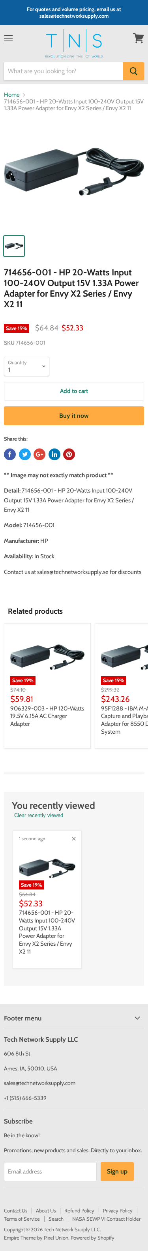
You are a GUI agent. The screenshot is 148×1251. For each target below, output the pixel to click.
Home (12, 95)
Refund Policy (79, 1210)
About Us (46, 1210)
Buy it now (74, 415)
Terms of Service (22, 1219)
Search (56, 1219)
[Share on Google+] (39, 454)
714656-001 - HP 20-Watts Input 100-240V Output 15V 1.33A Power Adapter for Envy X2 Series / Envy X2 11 (47, 932)
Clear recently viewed (38, 815)
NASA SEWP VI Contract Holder (106, 1219)
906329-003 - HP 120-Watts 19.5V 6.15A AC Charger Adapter (47, 716)
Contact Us (15, 1210)
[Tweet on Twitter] (25, 454)
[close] (74, 839)
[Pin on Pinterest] (69, 454)
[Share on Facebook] (10, 454)
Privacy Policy (118, 1210)
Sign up (117, 1171)
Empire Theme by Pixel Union (36, 1237)
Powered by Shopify (92, 1237)
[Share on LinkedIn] (54, 454)
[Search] (133, 71)
